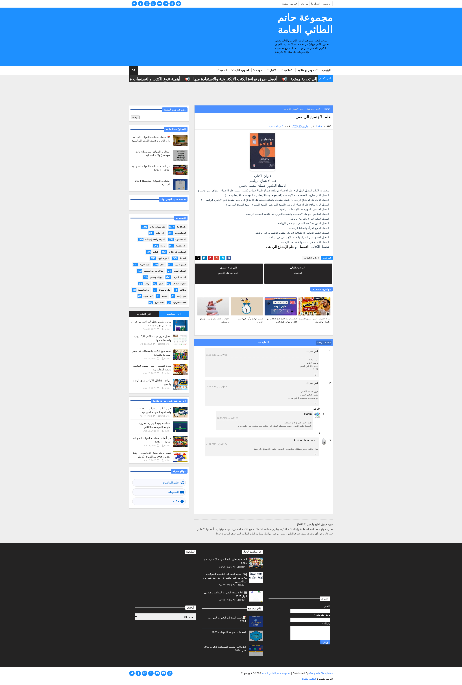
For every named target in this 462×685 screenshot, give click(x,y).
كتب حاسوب (180, 239)
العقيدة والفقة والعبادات (155, 239)
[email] (159, 3)
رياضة (146, 283)
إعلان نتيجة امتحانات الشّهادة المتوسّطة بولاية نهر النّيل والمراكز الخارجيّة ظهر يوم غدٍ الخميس (225, 578)
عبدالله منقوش (308, 678)
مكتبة (176, 501)
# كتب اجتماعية (311, 257)
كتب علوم (160, 233)
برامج (162, 246)
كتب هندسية (181, 246)
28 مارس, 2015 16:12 (227, 418)
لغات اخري (159, 302)
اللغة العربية (144, 265)
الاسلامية (288, 70)
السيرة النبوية (163, 258)
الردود (316, 408)
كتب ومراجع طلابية (308, 70)
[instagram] (147, 3)
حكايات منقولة (165, 290)
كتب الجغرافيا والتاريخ (177, 252)
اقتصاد (164, 296)
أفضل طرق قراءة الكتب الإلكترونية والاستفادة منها (248, 79)
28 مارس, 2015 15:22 (216, 355)
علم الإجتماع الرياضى (280, 247)
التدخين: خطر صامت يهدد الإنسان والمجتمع (214, 320)
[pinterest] (172, 3)
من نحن (304, 3)
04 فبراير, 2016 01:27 (216, 444)
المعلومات (173, 491)
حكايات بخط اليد (179, 283)
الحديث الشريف (179, 277)
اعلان (155, 252)
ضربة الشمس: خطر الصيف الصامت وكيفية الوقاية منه (314, 320)
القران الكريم (180, 265)
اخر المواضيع (174, 313)
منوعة (259, 70)
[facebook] (140, 3)
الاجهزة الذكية (241, 70)
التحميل (304, 247)
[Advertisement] (195, 37)
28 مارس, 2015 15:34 (216, 387)
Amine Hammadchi (306, 440)
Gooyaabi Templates (321, 673)
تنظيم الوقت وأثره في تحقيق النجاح (250, 320)
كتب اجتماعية (313, 109)
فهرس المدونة (289, 3)
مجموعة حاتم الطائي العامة (305, 23)
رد (315, 374)
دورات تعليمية (143, 290)
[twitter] (134, 3)
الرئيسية (326, 3)
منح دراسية (181, 296)
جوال (161, 283)
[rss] (153, 3)
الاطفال (182, 258)
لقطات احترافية (179, 302)
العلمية (223, 70)
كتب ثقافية (181, 227)
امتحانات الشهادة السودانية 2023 (229, 632)
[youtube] (166, 3)
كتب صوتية (147, 296)
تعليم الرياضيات (170, 482)
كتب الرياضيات (180, 271)
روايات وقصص (156, 277)
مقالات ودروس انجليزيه (153, 271)
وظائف (183, 290)
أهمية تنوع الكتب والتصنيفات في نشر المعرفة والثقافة (148, 79)
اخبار (162, 265)
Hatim (308, 414)
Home (327, 109)
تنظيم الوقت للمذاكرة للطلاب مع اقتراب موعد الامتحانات (282, 320)
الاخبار (273, 70)
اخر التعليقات (144, 313)
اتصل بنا (315, 3)
